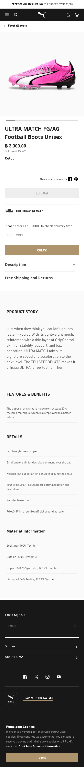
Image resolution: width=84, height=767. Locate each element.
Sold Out (42, 193)
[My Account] (68, 15)
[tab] (10, 120)
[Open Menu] (8, 15)
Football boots (17, 25)
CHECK (42, 250)
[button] (8, 15)
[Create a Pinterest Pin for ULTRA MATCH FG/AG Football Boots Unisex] (76, 179)
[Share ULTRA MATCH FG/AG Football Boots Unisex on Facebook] (70, 179)
